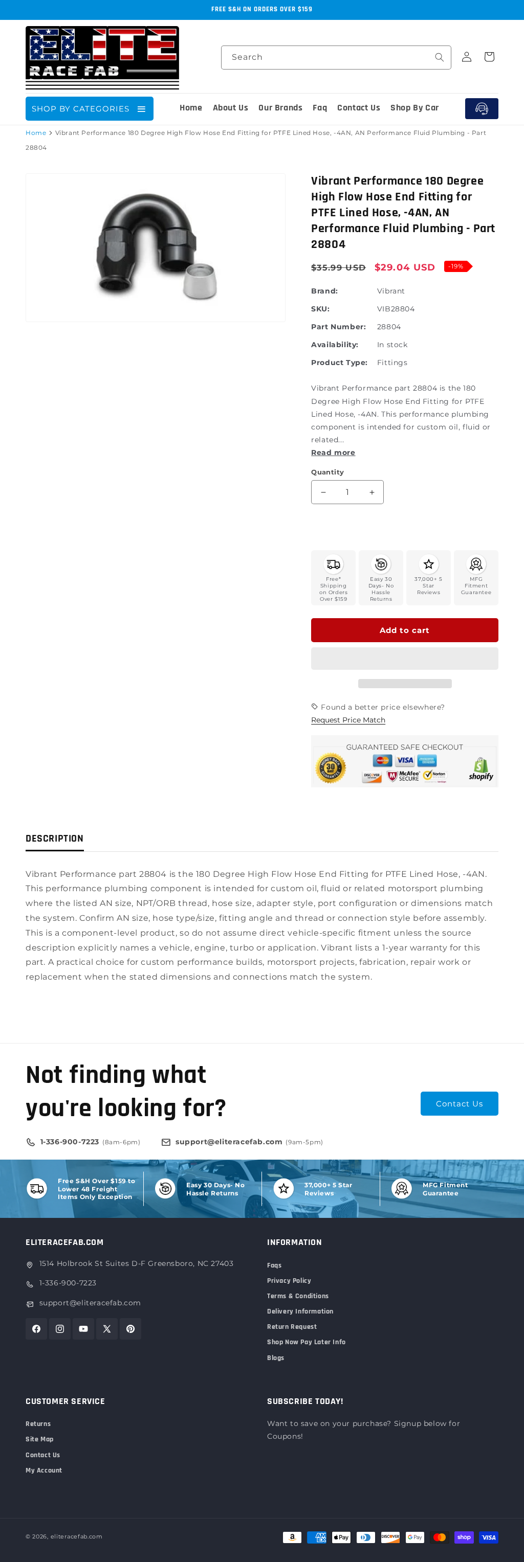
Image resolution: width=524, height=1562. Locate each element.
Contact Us (459, 1103)
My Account (44, 1470)
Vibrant (391, 291)
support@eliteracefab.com (90, 1302)
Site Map (40, 1439)
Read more (333, 452)
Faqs (274, 1265)
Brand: (324, 291)
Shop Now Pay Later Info (306, 1342)
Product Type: (339, 362)
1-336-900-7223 (68, 1282)
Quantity (327, 472)
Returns (38, 1424)
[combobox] (336, 57)
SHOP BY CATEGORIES (80, 109)
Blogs (276, 1358)
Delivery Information (300, 1311)
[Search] (439, 57)
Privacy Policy (289, 1280)
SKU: (320, 308)
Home (36, 133)
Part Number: (338, 326)
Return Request (292, 1326)
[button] (404, 659)
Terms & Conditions (298, 1296)
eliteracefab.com (77, 1536)
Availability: (335, 344)
